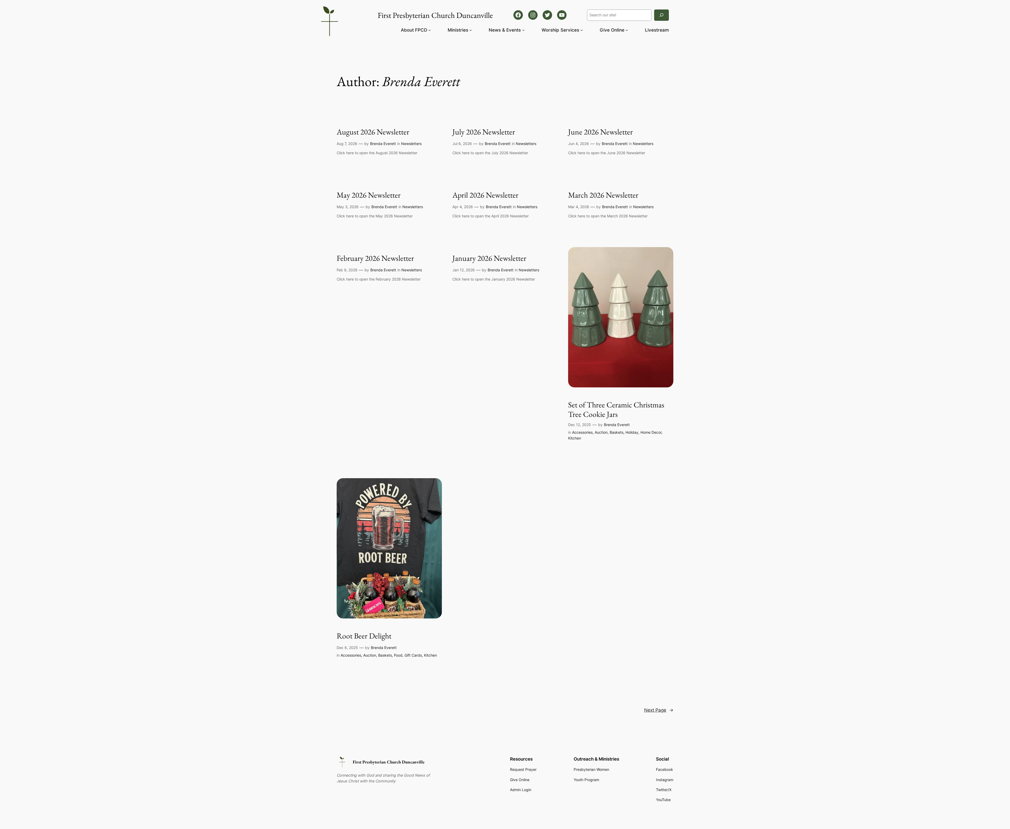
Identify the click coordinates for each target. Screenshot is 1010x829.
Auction (601, 432)
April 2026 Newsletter (485, 195)
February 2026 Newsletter (375, 258)
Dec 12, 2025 (579, 424)
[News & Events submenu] (523, 30)
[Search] (661, 15)
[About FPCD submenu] (429, 30)
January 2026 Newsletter (489, 258)
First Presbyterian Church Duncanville (389, 762)
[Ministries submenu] (470, 30)
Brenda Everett (383, 143)
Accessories (582, 432)
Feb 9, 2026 (347, 270)
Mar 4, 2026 (578, 206)
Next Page (658, 710)
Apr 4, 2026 (462, 206)
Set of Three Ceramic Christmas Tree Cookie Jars (616, 409)
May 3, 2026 (347, 206)
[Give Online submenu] (626, 30)
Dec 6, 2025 (347, 647)
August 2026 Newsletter (373, 132)
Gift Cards (413, 655)
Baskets (616, 432)
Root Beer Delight (364, 636)
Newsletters (411, 143)
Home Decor (650, 432)
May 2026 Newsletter (369, 195)
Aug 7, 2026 (347, 143)
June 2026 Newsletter (600, 132)
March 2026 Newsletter (603, 195)
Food (398, 655)
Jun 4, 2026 (578, 143)
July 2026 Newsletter (483, 132)
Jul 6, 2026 (462, 143)
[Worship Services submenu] (581, 30)
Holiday (631, 432)
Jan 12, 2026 (463, 270)
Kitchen (574, 438)
